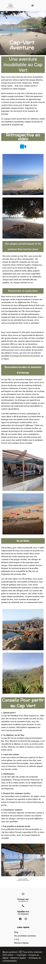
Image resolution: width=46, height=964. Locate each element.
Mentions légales (18, 958)
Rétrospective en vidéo (23, 137)
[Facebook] (20, 919)
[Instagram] (26, 919)
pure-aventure (10, 952)
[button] (32, 5)
